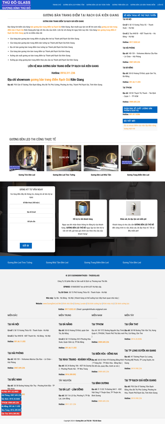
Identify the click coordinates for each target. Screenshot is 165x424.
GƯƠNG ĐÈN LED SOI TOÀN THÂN (98, 5)
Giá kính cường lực (94, 303)
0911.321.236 (70, 404)
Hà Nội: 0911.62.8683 (9, 391)
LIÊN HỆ (160, 5)
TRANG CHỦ (57, 5)
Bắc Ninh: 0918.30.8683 (10, 399)
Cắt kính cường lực (122, 303)
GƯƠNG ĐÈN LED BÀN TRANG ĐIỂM (142, 5)
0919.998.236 (136, 368)
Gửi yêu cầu (31, 221)
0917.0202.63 (134, 42)
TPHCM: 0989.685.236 (10, 403)
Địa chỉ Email (31, 212)
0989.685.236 (134, 102)
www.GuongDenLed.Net (52, 303)
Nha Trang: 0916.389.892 (11, 410)
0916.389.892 (70, 374)
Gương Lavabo (80, 303)
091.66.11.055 (134, 82)
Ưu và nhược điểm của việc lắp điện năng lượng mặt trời (140, 127)
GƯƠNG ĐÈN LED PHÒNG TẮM (73, 5)
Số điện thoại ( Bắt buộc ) (31, 203)
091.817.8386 (134, 114)
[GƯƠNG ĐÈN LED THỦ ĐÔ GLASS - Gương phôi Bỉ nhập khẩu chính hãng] (19, 5)
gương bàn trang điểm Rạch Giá (50, 79)
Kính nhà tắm (68, 303)
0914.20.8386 (136, 339)
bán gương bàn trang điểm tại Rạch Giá (45, 27)
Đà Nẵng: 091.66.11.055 (10, 406)
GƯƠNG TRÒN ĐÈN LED (120, 5)
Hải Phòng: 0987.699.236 (11, 395)
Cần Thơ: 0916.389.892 (10, 414)
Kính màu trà (108, 303)
